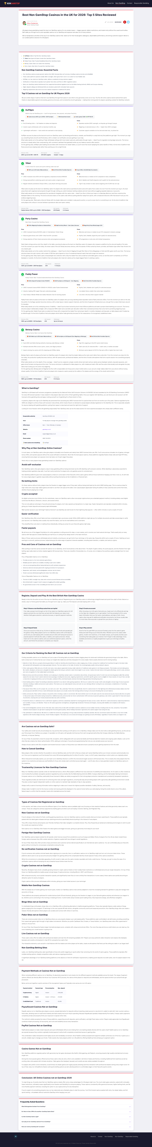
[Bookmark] (124, 22)
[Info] (128, 22)
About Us (110, 3)
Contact (129, 3)
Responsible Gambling (141, 3)
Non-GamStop (120, 3)
